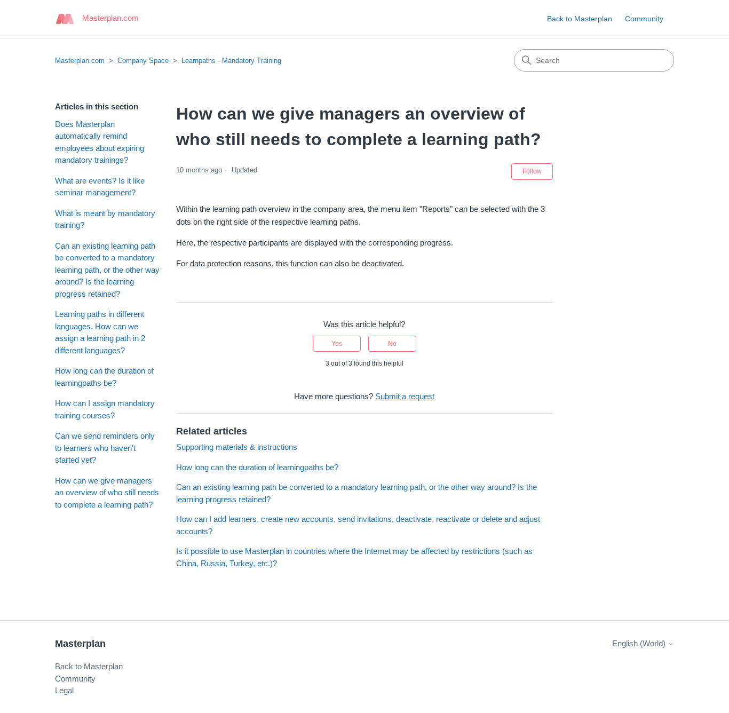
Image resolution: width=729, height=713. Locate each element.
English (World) (640, 643)
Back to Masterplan (579, 18)
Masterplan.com (80, 61)
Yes (336, 343)
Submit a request (404, 396)
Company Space (143, 61)
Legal (64, 690)
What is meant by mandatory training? (105, 219)
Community (644, 18)
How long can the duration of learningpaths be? (104, 376)
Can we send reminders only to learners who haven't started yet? (105, 447)
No (392, 343)
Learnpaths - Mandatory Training (231, 61)
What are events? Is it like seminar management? (100, 186)
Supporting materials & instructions (236, 446)
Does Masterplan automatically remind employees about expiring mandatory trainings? (99, 142)
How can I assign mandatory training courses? (105, 409)
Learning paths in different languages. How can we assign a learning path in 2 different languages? (100, 332)
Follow (532, 171)
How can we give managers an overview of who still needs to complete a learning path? (107, 492)
